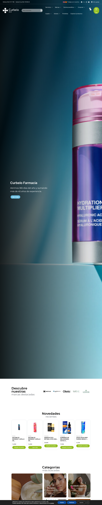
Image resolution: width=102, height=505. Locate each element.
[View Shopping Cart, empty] (90, 10)
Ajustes (81, 502)
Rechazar (71, 502)
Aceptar (62, 502)
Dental (13, 436)
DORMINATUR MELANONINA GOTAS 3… (64, 439)
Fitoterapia (62, 436)
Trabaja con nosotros (73, 2)
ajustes (52, 503)
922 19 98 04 (26, 2)
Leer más (35, 447)
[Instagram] (86, 2)
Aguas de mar (79, 436)
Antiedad (46, 436)
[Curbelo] (11, 10)
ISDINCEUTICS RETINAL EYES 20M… (51, 438)
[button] (52, 7)
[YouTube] (88, 2)
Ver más (15, 201)
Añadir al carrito (19, 447)
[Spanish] (66, 2)
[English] (64, 2)
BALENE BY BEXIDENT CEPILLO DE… (18, 439)
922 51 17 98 (10, 2)
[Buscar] (41, 10)
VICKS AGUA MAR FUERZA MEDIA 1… (82, 438)
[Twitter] (84, 2)
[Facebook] (81, 2)
